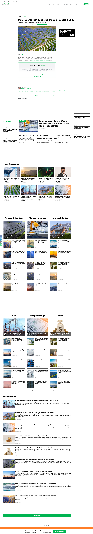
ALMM (20, 91)
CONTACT (89, 1)
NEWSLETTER (79, 1)
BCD (22, 91)
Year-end (53, 91)
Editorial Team (35, 527)
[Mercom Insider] (63, 1)
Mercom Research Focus (34, 91)
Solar (49, 91)
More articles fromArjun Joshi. (26, 88)
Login (86, 4)
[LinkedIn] (9, 1)
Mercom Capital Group (54, 527)
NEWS (58, 1)
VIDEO (76, 4)
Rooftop (45, 91)
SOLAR (50, 4)
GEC (25, 91)
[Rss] (4, 1)
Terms (66, 527)
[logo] (6, 4)
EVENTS (74, 1)
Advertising (28, 527)
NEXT (54, 95)
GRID (54, 4)
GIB (27, 91)
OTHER (71, 4)
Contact (41, 527)
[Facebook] (2, 1)
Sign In (42, 74)
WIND (67, 4)
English (14, 1)
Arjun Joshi (28, 24)
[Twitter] (6, 1)
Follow (19, 53)
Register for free (37, 76)
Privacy (61, 527)
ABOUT (84, 1)
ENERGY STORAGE (61, 4)
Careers (46, 527)
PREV (20, 95)
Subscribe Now (59, 531)
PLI (42, 91)
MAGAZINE (81, 4)
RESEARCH (69, 1)
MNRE (40, 91)
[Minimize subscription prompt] (91, 531)
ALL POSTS (37, 95)
